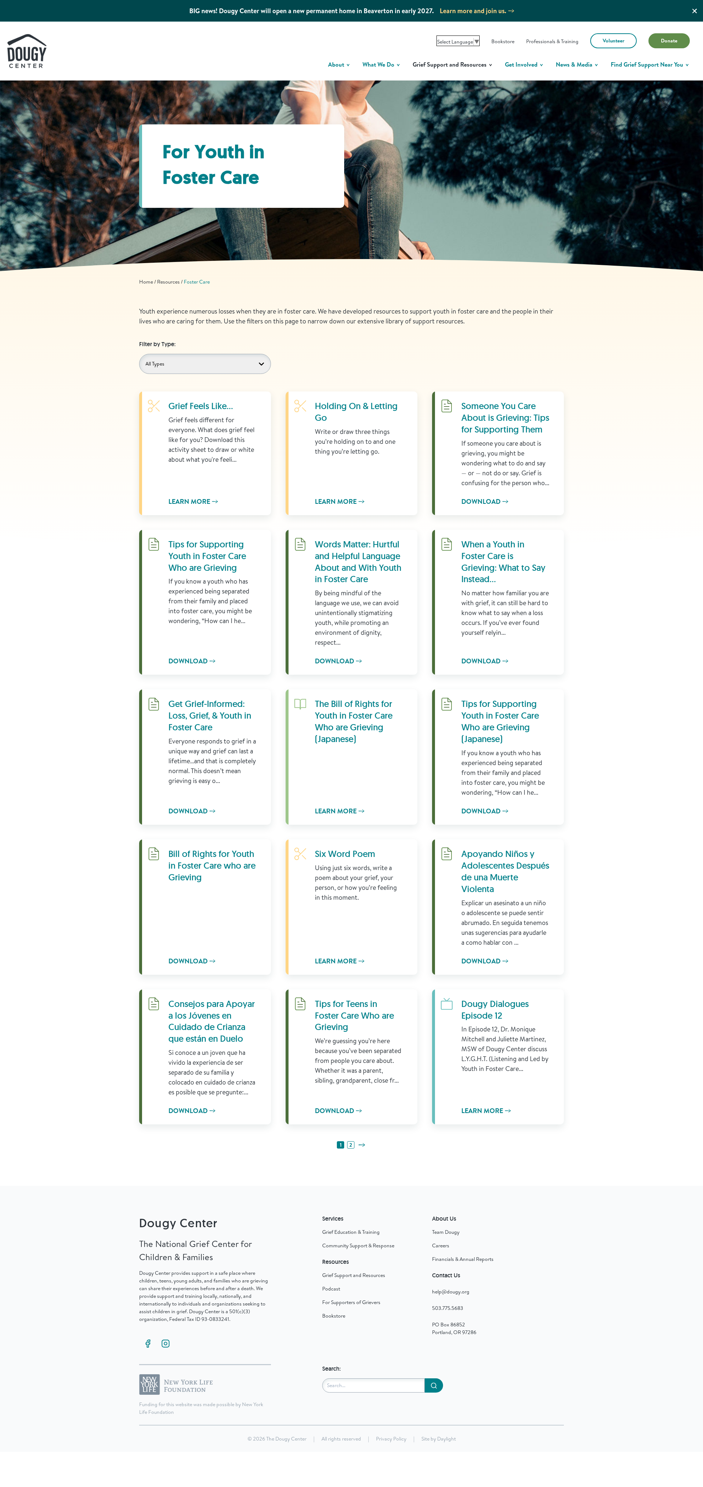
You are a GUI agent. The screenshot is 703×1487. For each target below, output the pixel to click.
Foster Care (197, 281)
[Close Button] (694, 11)
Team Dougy (446, 1232)
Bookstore (502, 41)
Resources (168, 281)
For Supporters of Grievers (351, 1302)
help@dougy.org (450, 1291)
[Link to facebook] (148, 1343)
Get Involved (522, 64)
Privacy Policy (391, 1438)
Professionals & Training (552, 41)
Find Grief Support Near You (648, 64)
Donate (669, 40)
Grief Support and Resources (450, 64)
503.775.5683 (447, 1308)
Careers (440, 1245)
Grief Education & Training (351, 1232)
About (337, 64)
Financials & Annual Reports (463, 1259)
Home (146, 281)
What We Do (379, 64)
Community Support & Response (358, 1245)
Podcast (331, 1288)
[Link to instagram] (165, 1343)
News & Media (575, 64)
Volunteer (613, 40)
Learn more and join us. (473, 10)
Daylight (446, 1438)
